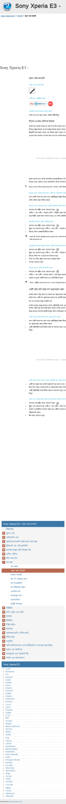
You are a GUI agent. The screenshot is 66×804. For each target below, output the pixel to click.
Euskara (9, 701)
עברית (8, 715)
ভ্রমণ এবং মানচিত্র (14, 649)
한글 (7, 738)
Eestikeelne (10, 699)
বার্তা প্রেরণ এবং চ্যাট (14, 612)
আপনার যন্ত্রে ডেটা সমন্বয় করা (18, 549)
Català (8, 680)
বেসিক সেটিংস (11, 554)
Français (9, 710)
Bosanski (9, 677)
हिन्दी (7, 718)
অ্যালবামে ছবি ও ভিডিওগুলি (17, 632)
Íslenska (9, 729)
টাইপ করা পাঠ (11, 558)
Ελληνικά (9, 691)
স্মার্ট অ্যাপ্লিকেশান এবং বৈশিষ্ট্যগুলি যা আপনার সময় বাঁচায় (29, 645)
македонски (10, 746)
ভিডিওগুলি (10, 637)
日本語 (8, 735)
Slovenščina (10, 771)
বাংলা (7, 674)
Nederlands (10, 752)
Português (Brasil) (13, 760)
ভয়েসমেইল (15, 599)
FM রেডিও (11, 624)
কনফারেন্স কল (16, 595)
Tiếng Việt (9, 796)
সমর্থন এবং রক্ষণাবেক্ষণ (15, 657)
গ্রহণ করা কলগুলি (18, 570)
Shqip (8, 773)
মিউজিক (9, 620)
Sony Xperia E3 (7, 6)
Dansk (8, 685)
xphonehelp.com (15, 801)
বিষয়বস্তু (9, 529)
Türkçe (8, 791)
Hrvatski (9, 721)
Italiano (8, 732)
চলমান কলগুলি (16, 574)
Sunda (8, 779)
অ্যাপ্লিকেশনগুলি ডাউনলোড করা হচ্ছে (21, 541)
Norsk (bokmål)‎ (12, 754)
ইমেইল (9, 616)
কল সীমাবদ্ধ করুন (18, 587)
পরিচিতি (9, 608)
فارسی (8, 704)
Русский (9, 765)
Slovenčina (10, 768)
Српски (9, 776)
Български (10, 671)
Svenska (9, 781)
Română (9, 762)
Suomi (8, 707)
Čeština (9, 682)
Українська (10, 793)
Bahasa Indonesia (13, 726)
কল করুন (14, 566)
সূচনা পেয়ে (10, 533)
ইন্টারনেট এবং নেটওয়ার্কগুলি (17, 545)
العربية (8, 669)
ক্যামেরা (9, 628)
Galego (8, 712)
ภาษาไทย (9, 785)
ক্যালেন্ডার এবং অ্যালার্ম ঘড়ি (17, 653)
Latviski (9, 743)
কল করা (19, 16)
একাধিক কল (15, 591)
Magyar (9, 723)
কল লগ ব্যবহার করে (19, 578)
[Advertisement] (33, 40)
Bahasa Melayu (12, 749)
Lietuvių (9, 741)
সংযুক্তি (9, 641)
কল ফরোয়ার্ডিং (16, 583)
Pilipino (8, 788)
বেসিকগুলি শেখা (12, 537)
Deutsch (9, 688)
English (8, 693)
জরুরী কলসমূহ (16, 603)
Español (9, 696)
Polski (8, 757)
